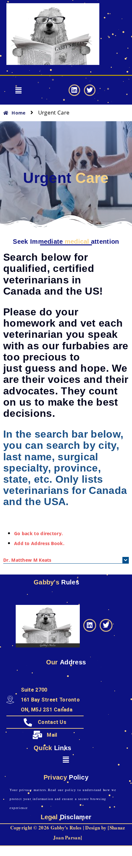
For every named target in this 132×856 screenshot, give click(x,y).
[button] (18, 90)
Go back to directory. (38, 533)
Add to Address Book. (39, 543)
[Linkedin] (74, 90)
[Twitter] (89, 90)
